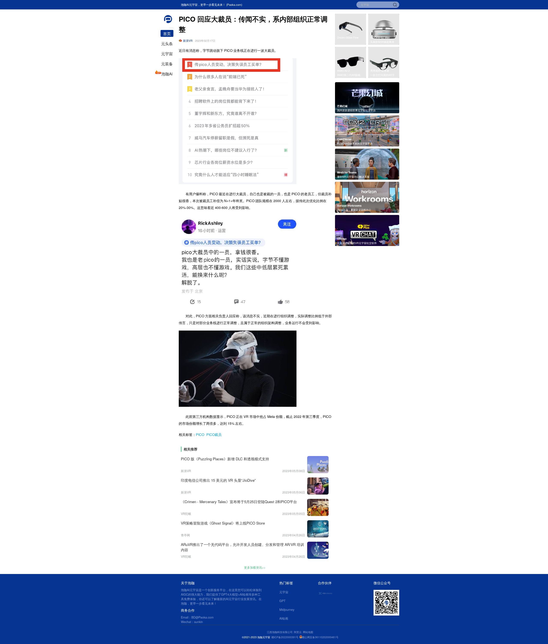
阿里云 (298, 632)
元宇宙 (167, 53)
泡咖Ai (167, 73)
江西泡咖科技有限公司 (280, 632)
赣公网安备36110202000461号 (320, 637)
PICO (200, 434)
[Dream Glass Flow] (350, 43)
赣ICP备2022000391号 (284, 637)
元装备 (167, 63)
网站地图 (308, 632)
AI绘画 (283, 618)
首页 (167, 33)
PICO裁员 (214, 434)
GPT (282, 601)
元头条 (167, 43)
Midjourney (286, 609)
